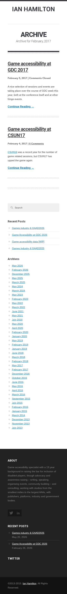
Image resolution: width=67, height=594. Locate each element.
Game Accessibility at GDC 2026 (29, 234)
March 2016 (18, 394)
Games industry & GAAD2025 (28, 248)
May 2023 (17, 294)
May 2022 (17, 303)
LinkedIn (18, 512)
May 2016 (17, 386)
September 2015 (21, 398)
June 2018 (18, 353)
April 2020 (17, 328)
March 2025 (18, 282)
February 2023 (20, 299)
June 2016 (18, 382)
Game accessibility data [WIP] (28, 241)
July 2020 (17, 319)
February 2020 (20, 332)
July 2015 (17, 402)
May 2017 (17, 365)
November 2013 (21, 423)
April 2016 (17, 390)
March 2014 (18, 415)
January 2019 (19, 348)
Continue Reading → (21, 106)
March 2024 (18, 290)
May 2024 (17, 286)
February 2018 (20, 361)
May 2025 (17, 278)
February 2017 (20, 369)
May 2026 (17, 265)
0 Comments (36, 143)
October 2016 (19, 377)
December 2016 (21, 373)
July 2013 (17, 427)
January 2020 (19, 336)
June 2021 (18, 311)
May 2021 (17, 315)
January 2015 (19, 411)
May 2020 (17, 323)
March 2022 (18, 307)
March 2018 (18, 357)
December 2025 (21, 274)
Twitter (11, 512)
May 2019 (17, 340)
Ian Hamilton (29, 583)
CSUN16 (12, 152)
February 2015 (20, 407)
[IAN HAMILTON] (33, 8)
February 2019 (20, 344)
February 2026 (20, 269)
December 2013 (21, 419)
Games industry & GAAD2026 (28, 228)
